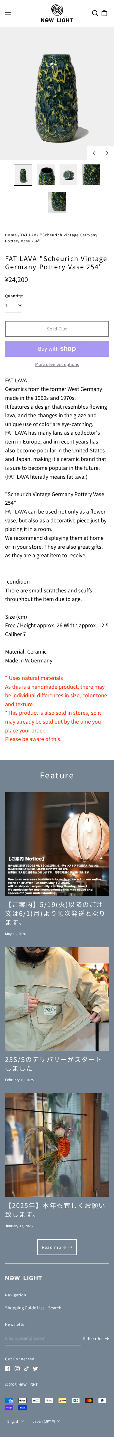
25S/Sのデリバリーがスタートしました (53, 1063)
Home (11, 234)
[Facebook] (7, 1368)
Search (54, 1308)
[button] (94, 13)
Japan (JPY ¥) (44, 1421)
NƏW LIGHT (27, 1384)
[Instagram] (17, 1368)
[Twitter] (35, 1368)
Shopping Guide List (24, 1308)
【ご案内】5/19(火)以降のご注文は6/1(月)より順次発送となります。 (55, 913)
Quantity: (14, 295)
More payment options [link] (57, 364)
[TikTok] (26, 1368)
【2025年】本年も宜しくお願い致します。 (55, 1209)
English (13, 1421)
